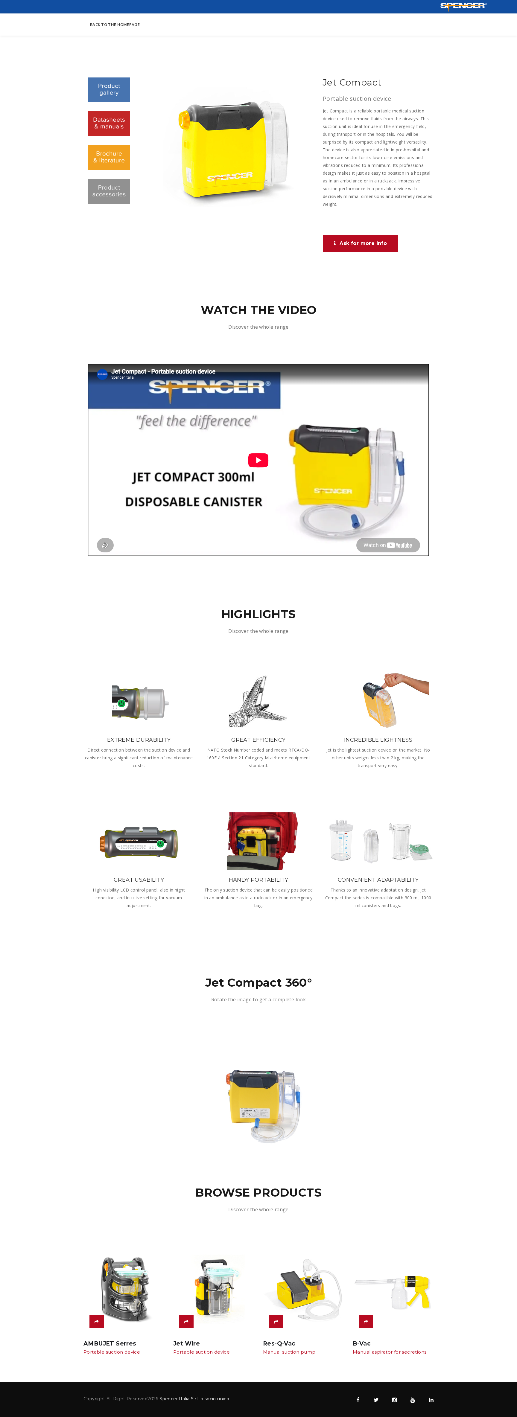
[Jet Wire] (186, 1321)
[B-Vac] (366, 1321)
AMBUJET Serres (109, 1343)
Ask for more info (363, 243)
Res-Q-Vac (279, 1343)
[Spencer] (463, 7)
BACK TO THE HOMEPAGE (115, 24)
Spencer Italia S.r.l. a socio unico (194, 1398)
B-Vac (362, 1343)
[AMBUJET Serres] (96, 1321)
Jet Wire (186, 1343)
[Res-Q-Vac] (276, 1321)
